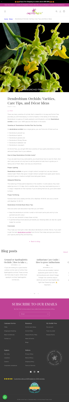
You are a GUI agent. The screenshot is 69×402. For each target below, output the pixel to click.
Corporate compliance (10, 365)
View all (65, 252)
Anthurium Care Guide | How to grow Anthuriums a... (48, 262)
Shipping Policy (29, 361)
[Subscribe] (48, 314)
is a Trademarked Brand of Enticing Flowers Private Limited (39, 399)
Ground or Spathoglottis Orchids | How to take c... (16, 261)
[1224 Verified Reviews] (34, 393)
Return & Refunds (9, 334)
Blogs (11, 19)
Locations (7, 358)
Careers (6, 361)
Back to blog (35, 241)
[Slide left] (31, 293)
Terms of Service (30, 365)
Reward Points (50, 334)
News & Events (29, 338)
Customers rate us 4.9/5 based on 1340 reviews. (29, 379)
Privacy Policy (29, 354)
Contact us (7, 338)
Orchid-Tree (23, 399)
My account (49, 327)
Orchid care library (30, 327)
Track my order (50, 331)
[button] (5, 11)
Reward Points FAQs (31, 334)
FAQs (5, 327)
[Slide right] (38, 293)
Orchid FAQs (29, 331)
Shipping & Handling (10, 331)
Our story (7, 354)
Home (6, 19)
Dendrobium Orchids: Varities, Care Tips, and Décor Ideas (33, 19)
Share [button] (11, 110)
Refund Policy (29, 358)
